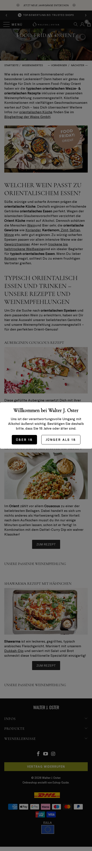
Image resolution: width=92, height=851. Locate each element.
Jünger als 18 (61, 439)
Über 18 (24, 439)
